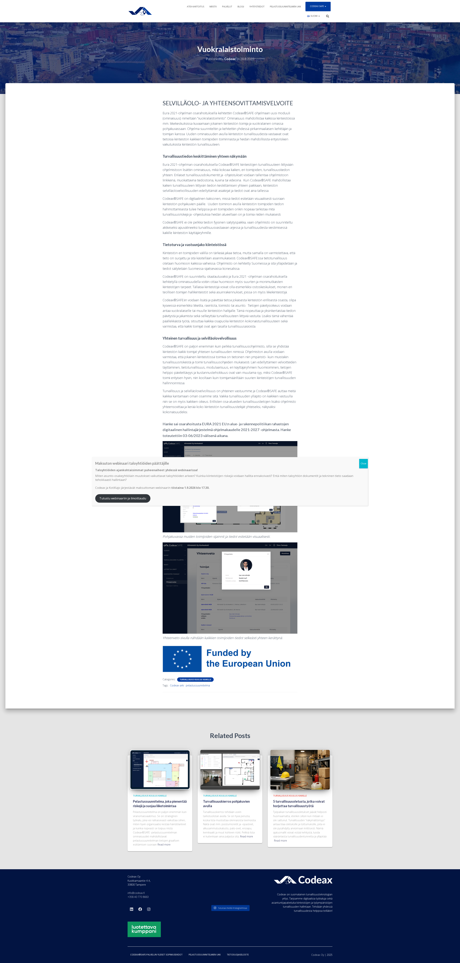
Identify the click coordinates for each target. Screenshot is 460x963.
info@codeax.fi (136, 893)
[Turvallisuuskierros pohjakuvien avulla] (230, 769)
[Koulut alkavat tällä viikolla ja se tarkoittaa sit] (230, 884)
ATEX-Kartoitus (195, 6)
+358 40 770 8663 (138, 897)
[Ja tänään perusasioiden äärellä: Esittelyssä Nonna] (251, 896)
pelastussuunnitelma (198, 685)
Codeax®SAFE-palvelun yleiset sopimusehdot (156, 954)
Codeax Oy (317, 955)
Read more (164, 844)
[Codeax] (140, 11)
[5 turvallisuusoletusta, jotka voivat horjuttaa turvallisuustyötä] (300, 769)
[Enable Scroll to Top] (452, 955)
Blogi (241, 6)
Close (363, 463)
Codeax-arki (177, 685)
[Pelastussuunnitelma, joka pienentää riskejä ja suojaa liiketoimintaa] (160, 769)
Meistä (213, 6)
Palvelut (227, 6)
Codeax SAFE (317, 6)
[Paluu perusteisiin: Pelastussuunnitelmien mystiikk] (230, 896)
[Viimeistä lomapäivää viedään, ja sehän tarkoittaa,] (209, 896)
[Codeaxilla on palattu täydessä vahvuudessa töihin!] (251, 884)
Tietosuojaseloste (238, 954)
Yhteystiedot (256, 6)
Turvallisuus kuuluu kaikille (195, 679)
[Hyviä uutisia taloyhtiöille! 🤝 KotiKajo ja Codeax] (209, 884)
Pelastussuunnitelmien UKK (285, 6)
